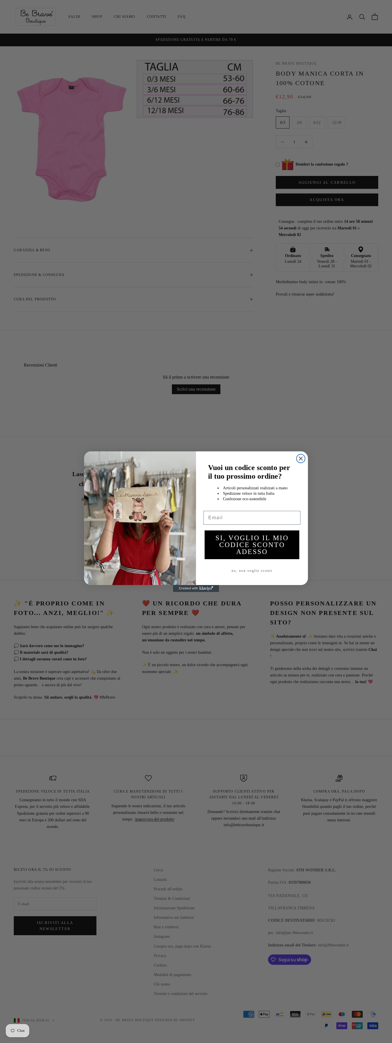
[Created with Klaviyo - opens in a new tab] (196, 588)
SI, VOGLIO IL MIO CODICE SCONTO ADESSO (252, 544)
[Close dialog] (300, 458)
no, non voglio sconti (252, 571)
